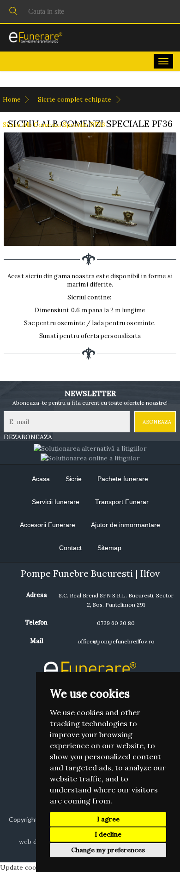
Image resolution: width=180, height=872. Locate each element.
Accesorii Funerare (47, 524)
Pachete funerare (122, 478)
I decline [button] (108, 834)
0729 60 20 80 (116, 623)
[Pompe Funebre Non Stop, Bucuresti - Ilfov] (35, 37)
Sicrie (74, 478)
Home (12, 99)
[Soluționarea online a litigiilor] (90, 457)
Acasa (41, 478)
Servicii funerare (55, 501)
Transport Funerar (122, 501)
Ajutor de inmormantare (125, 524)
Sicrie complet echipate (75, 99)
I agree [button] (108, 819)
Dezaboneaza (28, 437)
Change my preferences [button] (108, 850)
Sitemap (109, 547)
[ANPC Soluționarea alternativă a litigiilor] (90, 447)
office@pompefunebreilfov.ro (116, 641)
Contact (70, 547)
